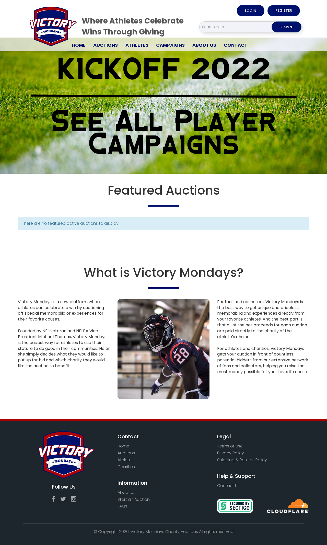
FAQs (122, 506)
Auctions (105, 45)
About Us (204, 45)
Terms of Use (230, 446)
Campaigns (170, 45)
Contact (236, 45)
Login (250, 10)
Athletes (136, 45)
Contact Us (228, 486)
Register (283, 10)
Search (286, 27)
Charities (126, 467)
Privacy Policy (230, 453)
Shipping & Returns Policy (242, 460)
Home (80, 45)
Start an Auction (134, 499)
